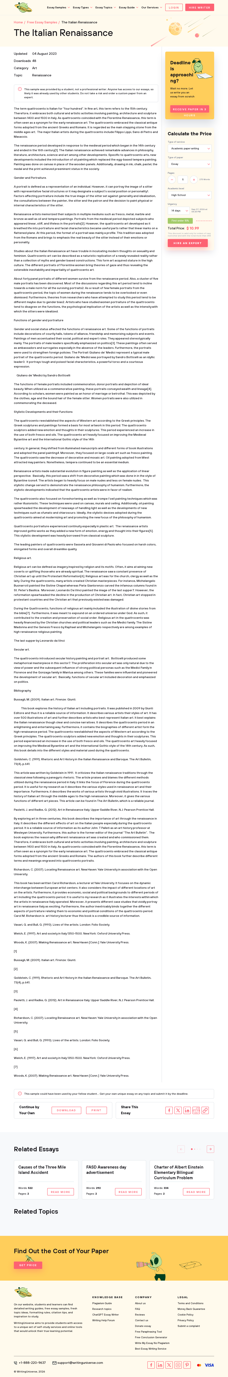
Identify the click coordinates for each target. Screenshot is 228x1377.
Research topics (101, 1309)
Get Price (28, 1265)
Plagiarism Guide (102, 1303)
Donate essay (143, 1326)
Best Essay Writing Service (150, 1348)
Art (34, 68)
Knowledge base (107, 1297)
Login (174, 7)
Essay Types (81, 7)
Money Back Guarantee (191, 1309)
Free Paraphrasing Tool (148, 1331)
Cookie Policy (185, 1314)
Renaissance (41, 75)
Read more (60, 1192)
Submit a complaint (189, 1326)
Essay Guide (127, 7)
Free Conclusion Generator (151, 1337)
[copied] (205, 1110)
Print (96, 1110)
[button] (192, 1149)
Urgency (172, 204)
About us (140, 1303)
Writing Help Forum (103, 1320)
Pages (171, 173)
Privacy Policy (186, 1320)
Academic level (176, 188)
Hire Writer (199, 7)
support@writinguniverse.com (80, 1363)
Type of (175, 157)
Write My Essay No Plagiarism (152, 1343)
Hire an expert (188, 243)
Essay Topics (103, 7)
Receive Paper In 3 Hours (189, 110)
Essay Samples (56, 7)
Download (66, 1110)
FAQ (137, 1309)
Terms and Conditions (190, 1303)
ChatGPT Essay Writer (105, 1314)
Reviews (140, 1314)
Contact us (141, 1320)
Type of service (176, 141)
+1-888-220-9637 (32, 1363)
